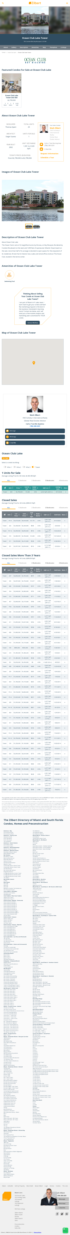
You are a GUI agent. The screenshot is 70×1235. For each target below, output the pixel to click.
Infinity (5, 1107)
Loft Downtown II (8, 1048)
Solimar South (36, 1094)
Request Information (49, 153)
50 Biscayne (6, 1039)
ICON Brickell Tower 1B (9, 1103)
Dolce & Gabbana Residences (11, 1092)
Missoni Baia (7, 1177)
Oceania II (35, 1053)
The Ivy (5, 1125)
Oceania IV (35, 1056)
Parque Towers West (38, 1027)
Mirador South (36, 991)
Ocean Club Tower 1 (9, 1001)
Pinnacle (35, 1060)
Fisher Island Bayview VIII (10, 933)
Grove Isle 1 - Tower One (10, 1015)
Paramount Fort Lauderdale (11, 952)
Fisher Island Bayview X (9, 935)
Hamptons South (8, 837)
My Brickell (6, 1116)
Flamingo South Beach (38, 986)
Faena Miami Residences (10, 1097)
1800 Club (6, 1142)
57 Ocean (35, 843)
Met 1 (5, 1113)
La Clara (35, 1104)
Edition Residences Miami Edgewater (13, 1151)
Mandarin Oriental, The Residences (12, 888)
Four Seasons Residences (10, 1100)
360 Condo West (37, 1004)
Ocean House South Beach (39, 947)
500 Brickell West (8, 1132)
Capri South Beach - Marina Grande (41, 983)
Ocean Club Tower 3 (9, 1004)
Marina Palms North (38, 1010)
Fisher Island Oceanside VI (10, 909)
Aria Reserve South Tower (10, 1145)
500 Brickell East (8, 1071)
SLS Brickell (6, 1122)
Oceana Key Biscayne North (11, 982)
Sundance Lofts (36, 958)
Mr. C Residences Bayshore (10, 1021)
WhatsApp (13, 437)
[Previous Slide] (4, 200)
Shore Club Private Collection (40, 912)
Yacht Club (35, 959)
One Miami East (7, 1054)
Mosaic (34, 908)
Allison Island (36, 1107)
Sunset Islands (36, 1121)
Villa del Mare (7, 915)
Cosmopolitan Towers (38, 929)
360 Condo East (36, 1000)
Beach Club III (7, 958)
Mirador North (36, 989)
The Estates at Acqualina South (40, 1074)
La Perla (35, 1044)
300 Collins (35, 918)
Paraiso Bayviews (8, 1165)
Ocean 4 (35, 1048)
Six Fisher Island (8, 923)
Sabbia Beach (36, 1020)
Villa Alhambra (7, 894)
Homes (52, 1186)
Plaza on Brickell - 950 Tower (11, 1118)
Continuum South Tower (39, 926)
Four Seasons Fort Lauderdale (11, 949)
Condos (58, 1186)
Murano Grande (37, 945)
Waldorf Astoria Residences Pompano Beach (44, 1023)
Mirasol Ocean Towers (38, 906)
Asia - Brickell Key (8, 1073)
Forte (34, 1103)
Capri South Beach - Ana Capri (40, 982)
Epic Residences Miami (9, 1095)
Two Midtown (36, 831)
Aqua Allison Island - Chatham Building (42, 846)
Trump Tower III (37, 1082)
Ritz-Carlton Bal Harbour (10, 870)
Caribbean (35, 856)
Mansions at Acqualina (38, 1045)
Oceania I (35, 1051)
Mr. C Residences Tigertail (10, 1023)
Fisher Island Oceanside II (10, 903)
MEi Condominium (37, 870)
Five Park (35, 930)
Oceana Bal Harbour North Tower (12, 865)
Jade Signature (36, 1042)
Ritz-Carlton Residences (39, 880)
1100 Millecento (7, 1070)
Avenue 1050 (7, 1074)
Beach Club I (7, 955)
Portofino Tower (37, 955)
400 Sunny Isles (36, 1035)
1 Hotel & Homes (37, 889)
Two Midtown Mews (38, 832)
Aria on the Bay (7, 1144)
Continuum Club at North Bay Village (42, 1006)
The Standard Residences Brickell (12, 1127)
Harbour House (7, 861)
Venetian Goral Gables (9, 892)
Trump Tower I (36, 1079)
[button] (33, 200)
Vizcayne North (7, 1062)
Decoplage (35, 896)
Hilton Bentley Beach (38, 933)
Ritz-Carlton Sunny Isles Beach (40, 1067)
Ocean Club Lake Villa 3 (9, 994)
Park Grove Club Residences (11, 1024)
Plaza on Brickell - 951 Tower (11, 1119)
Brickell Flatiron (8, 1085)
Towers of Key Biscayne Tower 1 (12, 985)
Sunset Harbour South (38, 974)
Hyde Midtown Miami (9, 1174)
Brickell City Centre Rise (10, 1083)
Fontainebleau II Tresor (38, 903)
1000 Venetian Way (37, 964)
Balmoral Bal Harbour (9, 858)
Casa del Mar (7, 970)
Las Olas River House (9, 941)
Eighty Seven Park (37, 885)
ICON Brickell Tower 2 (9, 1104)
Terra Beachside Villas (38, 873)
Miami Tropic (7, 1035)
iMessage (13, 431)
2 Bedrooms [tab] (36, 563)
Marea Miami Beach (38, 939)
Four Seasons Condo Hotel (10, 1098)
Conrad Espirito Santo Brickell (11, 1091)
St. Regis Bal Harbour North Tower (12, 874)
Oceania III (35, 1054)
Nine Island (35, 970)
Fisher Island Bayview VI (10, 930)
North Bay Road (36, 1113)
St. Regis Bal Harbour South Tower (12, 876)
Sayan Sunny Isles (37, 1068)
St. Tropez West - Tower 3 (39, 1032)
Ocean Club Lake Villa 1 (9, 991)
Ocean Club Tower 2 (9, 1003)
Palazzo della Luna (8, 918)
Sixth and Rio (7, 942)
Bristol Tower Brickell (9, 1089)
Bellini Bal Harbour (8, 859)
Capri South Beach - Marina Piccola (41, 985)
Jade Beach (35, 1039)
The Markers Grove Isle (9, 1032)
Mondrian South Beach (38, 994)
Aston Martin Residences (10, 1042)
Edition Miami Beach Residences (41, 897)
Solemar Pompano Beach (39, 1021)
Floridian (35, 988)
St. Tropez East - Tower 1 (39, 1030)
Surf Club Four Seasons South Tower (42, 1097)
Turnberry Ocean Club (38, 1083)
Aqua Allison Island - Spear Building (41, 849)
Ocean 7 (35, 1050)
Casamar (35, 1015)
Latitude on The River (9, 1110)
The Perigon (36, 876)
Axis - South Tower (8, 1079)
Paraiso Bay (6, 1163)
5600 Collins (36, 841)
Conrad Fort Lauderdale (10, 947)
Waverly (35, 997)
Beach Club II (7, 956)
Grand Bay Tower (8, 974)
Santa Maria (6, 1121)
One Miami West (8, 1056)
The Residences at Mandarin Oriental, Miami (15, 1136)
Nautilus (35, 1112)
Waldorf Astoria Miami (9, 1065)
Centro (5, 1044)
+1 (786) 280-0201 (61, 1195)
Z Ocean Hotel (36, 961)
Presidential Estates (37, 1118)
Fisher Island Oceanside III (10, 905)
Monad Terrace (36, 992)
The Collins (35, 874)
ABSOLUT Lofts (36, 921)
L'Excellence (36, 868)
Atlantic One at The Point (10, 849)
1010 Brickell (7, 1068)
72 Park (34, 883)
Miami (4, 1186)
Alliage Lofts (36, 977)
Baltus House (7, 1147)
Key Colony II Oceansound (10, 977)
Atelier (34, 850)
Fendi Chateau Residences (39, 1091)
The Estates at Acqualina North (40, 1073)
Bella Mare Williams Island (10, 852)
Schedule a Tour (47, 157)
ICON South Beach (37, 935)
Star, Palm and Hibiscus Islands (40, 1119)
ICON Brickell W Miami (9, 1106)
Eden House (36, 862)
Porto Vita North (8, 838)
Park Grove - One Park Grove (11, 1026)
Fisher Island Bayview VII (10, 932)
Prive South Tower (8, 846)
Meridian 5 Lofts (37, 941)
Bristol (34, 1101)
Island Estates (36, 1110)
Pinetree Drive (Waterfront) (39, 1116)
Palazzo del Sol (7, 921)
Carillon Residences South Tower (41, 861)
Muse (34, 1047)
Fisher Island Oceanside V (10, 908)
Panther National (37, 1115)
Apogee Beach (7, 962)
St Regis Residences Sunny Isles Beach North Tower (45, 1070)
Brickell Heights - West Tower (11, 1088)
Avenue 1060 (7, 1076)
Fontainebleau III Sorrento (39, 902)
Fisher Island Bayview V (9, 929)
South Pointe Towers (38, 956)
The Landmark (7, 841)
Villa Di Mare (36, 877)
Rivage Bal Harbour (8, 871)
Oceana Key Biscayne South (11, 983)
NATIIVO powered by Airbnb (11, 1053)
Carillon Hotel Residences (39, 858)
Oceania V (35, 1057)
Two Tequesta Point (9, 1139)
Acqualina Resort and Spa (39, 1036)
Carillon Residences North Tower (41, 859)
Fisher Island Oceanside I (10, 902)
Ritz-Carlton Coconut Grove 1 (11, 1029)
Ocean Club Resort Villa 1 (10, 998)
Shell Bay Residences (9, 959)
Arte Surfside (36, 1089)
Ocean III (35, 1059)
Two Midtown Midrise (38, 834)
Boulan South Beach (38, 892)
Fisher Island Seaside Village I (11, 911)
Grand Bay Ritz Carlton (9, 973)
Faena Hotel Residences (39, 899)
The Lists (65, 1186)
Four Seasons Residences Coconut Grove (14, 1010)
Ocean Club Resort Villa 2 (10, 1000)
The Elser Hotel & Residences (11, 1060)
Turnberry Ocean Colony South (40, 1086)
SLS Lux (5, 1124)
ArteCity (35, 891)
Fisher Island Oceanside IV (10, 906)
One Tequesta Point (9, 1135)
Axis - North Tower (8, 1077)
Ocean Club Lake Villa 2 (9, 992)
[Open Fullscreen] (61, 220)
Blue (5, 1150)
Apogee (35, 923)
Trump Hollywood (8, 967)
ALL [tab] (8, 480)
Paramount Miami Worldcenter (11, 1057)
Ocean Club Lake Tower (10, 989)
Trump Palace (36, 1076)
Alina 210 (6, 885)
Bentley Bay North (37, 979)
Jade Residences (8, 1109)
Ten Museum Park (8, 1059)
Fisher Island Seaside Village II (11, 912)
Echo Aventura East (8, 832)
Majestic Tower (7, 864)
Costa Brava (36, 967)
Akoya (34, 844)
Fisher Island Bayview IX (9, 927)
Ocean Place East (37, 950)
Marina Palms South (38, 1012)
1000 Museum (7, 1038)
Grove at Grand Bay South (10, 1014)
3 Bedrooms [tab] (49, 480)
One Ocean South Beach (39, 953)
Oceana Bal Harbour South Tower (12, 867)
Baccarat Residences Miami (10, 1080)
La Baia (5, 880)
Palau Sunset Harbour (38, 971)
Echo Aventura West (9, 834)
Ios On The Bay (7, 1157)
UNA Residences (8, 1128)
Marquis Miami (7, 1051)
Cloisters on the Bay (9, 1007)
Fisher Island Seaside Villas (10, 914)
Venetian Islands (37, 1122)
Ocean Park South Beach (39, 949)
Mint (5, 1115)
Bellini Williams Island (9, 853)
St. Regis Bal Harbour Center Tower (12, 873)
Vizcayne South (7, 1063)
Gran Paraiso (7, 1154)
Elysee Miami (7, 1153)
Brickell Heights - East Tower (11, 1086)
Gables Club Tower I (9, 897)
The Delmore (36, 1098)
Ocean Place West (37, 952)
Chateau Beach (36, 1038)
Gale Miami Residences (9, 1045)
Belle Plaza (35, 965)
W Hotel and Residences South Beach (42, 914)
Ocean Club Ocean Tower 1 (10, 995)
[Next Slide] (61, 200)
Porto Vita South (8, 840)
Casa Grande (36, 894)
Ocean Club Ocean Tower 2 (10, 997)
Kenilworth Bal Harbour (9, 862)
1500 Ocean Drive (37, 888)
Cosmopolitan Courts (38, 927)
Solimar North (36, 1092)
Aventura (35, 1109)
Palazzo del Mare (8, 920)
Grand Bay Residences (9, 971)
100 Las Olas (7, 938)
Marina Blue (7, 1050)
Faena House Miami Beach (39, 900)
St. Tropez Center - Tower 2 (40, 1029)
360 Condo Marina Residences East (41, 1001)
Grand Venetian (37, 968)
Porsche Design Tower (38, 1062)
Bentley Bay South (37, 980)
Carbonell (6, 1133)
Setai (34, 911)
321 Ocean (35, 920)
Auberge (6, 945)
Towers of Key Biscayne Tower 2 (12, 986)
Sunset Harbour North (38, 973)
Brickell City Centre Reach (10, 1082)
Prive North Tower (8, 844)
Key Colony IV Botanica (9, 980)
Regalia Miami (36, 1063)
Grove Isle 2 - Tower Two (10, 1017)
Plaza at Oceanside (37, 1017)
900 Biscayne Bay (8, 1041)
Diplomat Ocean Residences (11, 964)
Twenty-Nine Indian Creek (39, 838)
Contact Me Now (33, 323)
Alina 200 (6, 883)
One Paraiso (7, 1159)
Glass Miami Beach (37, 932)
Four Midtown (7, 1172)
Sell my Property (20, 1186)
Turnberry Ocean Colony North (40, 1085)
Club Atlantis (36, 837)
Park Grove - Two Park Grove (11, 1027)
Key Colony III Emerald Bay (10, 976)
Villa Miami (6, 1169)
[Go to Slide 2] (36, 226)
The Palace (6, 877)
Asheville (10, 1186)
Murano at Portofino (38, 944)
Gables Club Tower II (9, 899)
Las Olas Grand (7, 939)
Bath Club (35, 852)
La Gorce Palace (37, 867)
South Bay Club (36, 995)
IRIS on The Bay (36, 865)
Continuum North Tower (39, 924)
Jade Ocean (35, 1041)
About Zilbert (39, 1186)
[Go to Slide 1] (29, 226)
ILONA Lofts (36, 936)
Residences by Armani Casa (39, 1065)
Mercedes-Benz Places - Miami (11, 1112)
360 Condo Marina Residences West (41, 1003)
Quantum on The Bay (9, 1168)
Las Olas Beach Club (9, 950)
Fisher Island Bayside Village (11, 926)
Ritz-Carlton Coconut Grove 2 (11, 1030)
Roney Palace (36, 909)
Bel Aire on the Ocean (38, 853)
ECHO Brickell (7, 1094)
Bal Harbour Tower (8, 856)
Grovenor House (8, 1020)
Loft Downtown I (8, 1047)
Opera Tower (7, 1162)
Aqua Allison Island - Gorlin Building (41, 847)
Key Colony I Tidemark (9, 979)
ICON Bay (6, 1156)
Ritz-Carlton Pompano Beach (40, 1018)
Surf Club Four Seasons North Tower (42, 1095)
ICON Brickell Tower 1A (9, 1101)
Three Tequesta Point (9, 1138)
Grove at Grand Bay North (10, 1012)
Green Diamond (37, 864)
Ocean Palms (7, 965)
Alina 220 (6, 886)
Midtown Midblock (8, 1175)
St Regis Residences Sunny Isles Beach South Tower (45, 1071)
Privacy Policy (37, 1232)
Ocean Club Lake (12, 52)
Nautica (34, 871)
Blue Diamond (36, 855)
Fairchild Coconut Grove (10, 1009)
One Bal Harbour (8, 868)
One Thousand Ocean (9, 889)
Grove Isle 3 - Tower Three (10, 1018)
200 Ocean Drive (37, 917)
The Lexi (35, 1007)
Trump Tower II (37, 1080)
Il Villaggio (35, 905)
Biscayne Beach (7, 1148)
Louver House (36, 938)
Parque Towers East (38, 1026)
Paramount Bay (7, 1166)
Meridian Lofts (36, 942)
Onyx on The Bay (8, 1160)
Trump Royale (36, 1077)
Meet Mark (29, 1186)
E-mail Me (13, 443)
